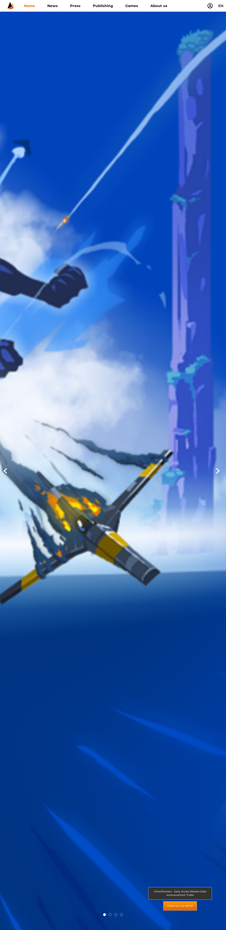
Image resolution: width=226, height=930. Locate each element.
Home (29, 6)
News (52, 6)
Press (75, 6)
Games (131, 6)
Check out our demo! (180, 905)
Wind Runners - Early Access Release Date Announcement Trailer (180, 893)
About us (158, 6)
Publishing (103, 6)
